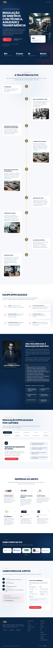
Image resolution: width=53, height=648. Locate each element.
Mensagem (31, 596)
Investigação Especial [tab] (46, 436)
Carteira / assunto (43, 591)
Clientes (29, 630)
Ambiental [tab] (27, 435)
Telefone (31, 591)
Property (41, 632)
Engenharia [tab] (36, 435)
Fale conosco (6, 39)
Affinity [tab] (17, 432)
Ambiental (42, 636)
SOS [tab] (36, 432)
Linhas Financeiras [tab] (17, 436)
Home (29, 623)
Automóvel (42, 626)
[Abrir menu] (49, 2)
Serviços (29, 628)
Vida (41, 630)
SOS (41, 628)
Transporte (42, 623)
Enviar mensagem (34, 607)
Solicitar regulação (11, 458)
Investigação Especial (44, 639)
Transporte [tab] (8, 432)
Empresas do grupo (31, 626)
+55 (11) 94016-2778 (9, 600)
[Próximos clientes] (49, 544)
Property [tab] (8, 435)
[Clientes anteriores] (47, 544)
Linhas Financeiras (43, 634)
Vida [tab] (46, 432)
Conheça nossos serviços (18, 39)
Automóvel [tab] (27, 432)
